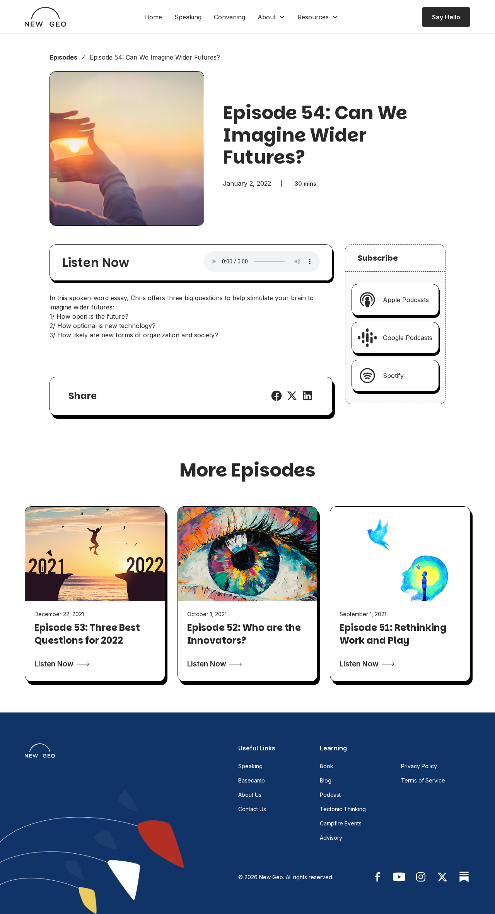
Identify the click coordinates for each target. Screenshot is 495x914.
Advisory (331, 837)
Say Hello (446, 17)
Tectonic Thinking (343, 809)
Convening (229, 17)
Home (153, 17)
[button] (271, 17)
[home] (45, 17)
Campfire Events (341, 823)
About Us (249, 794)
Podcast (330, 794)
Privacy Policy (419, 766)
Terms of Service (423, 780)
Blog (325, 780)
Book (326, 766)
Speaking (187, 17)
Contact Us (252, 809)
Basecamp (251, 780)
